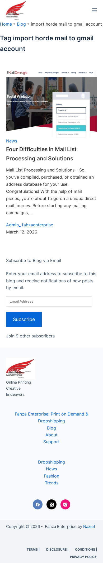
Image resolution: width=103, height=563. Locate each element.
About (51, 434)
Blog (21, 24)
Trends (51, 482)
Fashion (51, 476)
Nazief (89, 526)
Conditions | (86, 549)
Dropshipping (51, 462)
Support (51, 441)
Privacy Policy (83, 557)
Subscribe (24, 319)
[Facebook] (38, 504)
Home (6, 24)
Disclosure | (57, 549)
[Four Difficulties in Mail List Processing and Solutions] (51, 103)
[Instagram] (65, 504)
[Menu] (94, 10)
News (11, 141)
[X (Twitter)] (51, 504)
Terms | (33, 549)
